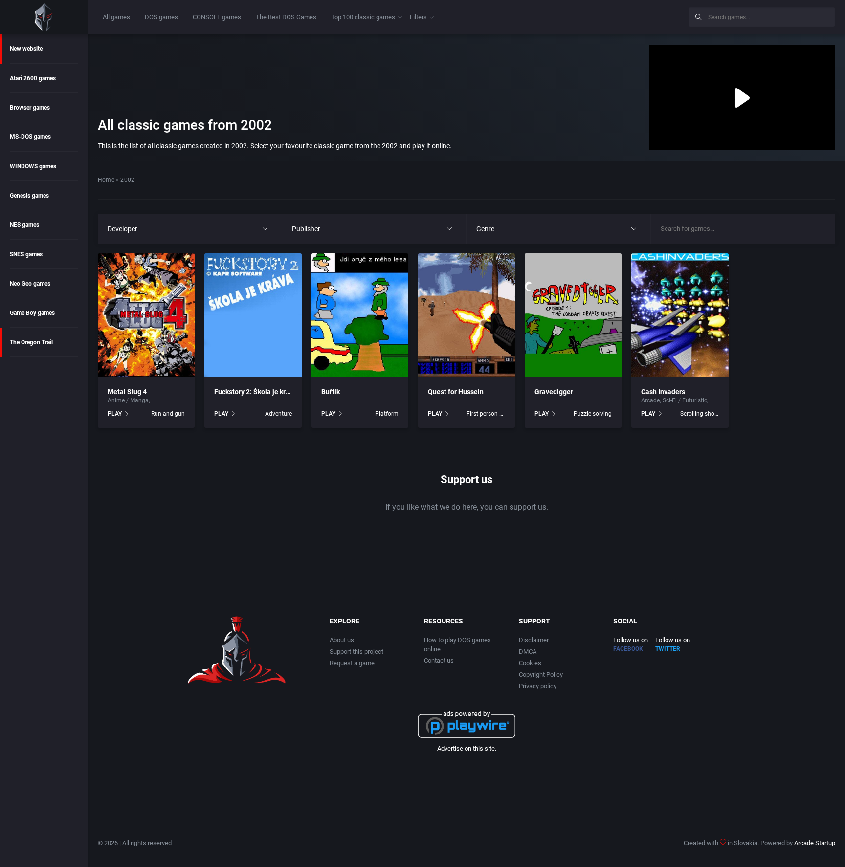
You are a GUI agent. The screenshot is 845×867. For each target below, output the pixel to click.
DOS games (161, 17)
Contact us (439, 660)
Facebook (628, 648)
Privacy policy (537, 685)
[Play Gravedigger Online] (573, 315)
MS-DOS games (30, 136)
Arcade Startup (814, 842)
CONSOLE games (217, 17)
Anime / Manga (128, 400)
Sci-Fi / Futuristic (174, 400)
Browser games (30, 107)
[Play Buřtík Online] (359, 315)
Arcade (650, 400)
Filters (418, 17)
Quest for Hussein (456, 392)
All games (116, 17)
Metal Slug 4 (127, 392)
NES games (24, 225)
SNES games (26, 254)
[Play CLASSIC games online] (44, 17)
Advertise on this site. (466, 748)
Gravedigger (553, 392)
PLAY (115, 413)
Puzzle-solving (593, 413)
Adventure (278, 413)
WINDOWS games (33, 166)
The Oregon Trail (31, 342)
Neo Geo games (30, 283)
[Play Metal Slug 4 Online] (146, 315)
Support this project (356, 651)
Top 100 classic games (363, 17)
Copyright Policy (541, 674)
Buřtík (330, 392)
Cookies (530, 663)
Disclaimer (534, 640)
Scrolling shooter (699, 413)
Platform (387, 413)
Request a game (352, 663)
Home (106, 180)
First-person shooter (486, 413)
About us (342, 640)
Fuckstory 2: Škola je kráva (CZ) (262, 392)
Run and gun (168, 413)
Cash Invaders (663, 392)
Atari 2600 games (33, 78)
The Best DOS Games (286, 17)
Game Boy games (32, 313)
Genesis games (29, 195)
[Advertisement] (600, 15)
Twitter (667, 648)
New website (26, 48)
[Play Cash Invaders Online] (679, 315)
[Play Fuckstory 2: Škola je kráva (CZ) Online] (252, 315)
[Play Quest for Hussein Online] (466, 315)
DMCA (527, 651)
